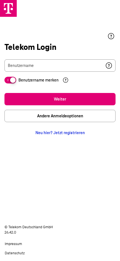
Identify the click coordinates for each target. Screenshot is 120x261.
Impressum (13, 244)
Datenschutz (15, 253)
